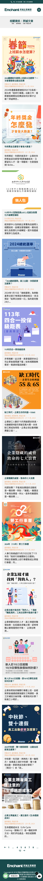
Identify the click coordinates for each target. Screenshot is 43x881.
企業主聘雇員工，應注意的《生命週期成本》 (21, 816)
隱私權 (30, 877)
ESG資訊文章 (9, 218)
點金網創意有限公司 (31, 874)
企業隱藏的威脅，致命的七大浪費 (19, 478)
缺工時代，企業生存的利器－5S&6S (19, 412)
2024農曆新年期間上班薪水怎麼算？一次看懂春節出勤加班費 (21, 79)
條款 (36, 877)
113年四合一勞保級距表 (14, 349)
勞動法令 (7, 84)
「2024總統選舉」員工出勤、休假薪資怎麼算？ (21, 282)
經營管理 (15, 416)
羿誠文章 (22, 84)
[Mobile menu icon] (39, 10)
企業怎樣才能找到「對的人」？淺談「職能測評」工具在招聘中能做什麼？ (21, 611)
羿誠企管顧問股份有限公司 (27, 872)
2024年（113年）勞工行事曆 (16, 544)
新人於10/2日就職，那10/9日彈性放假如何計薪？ (21, 679)
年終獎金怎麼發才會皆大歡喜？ (18, 146)
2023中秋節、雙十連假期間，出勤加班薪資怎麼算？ (21, 748)
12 (20, 850)
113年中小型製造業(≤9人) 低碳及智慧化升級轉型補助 (20, 213)
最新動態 (15, 84)
